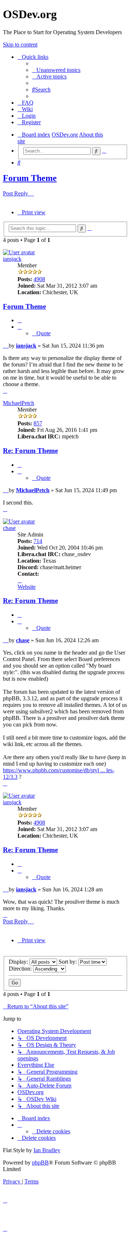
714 (37, 541)
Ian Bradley (46, 1150)
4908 (39, 279)
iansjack (12, 259)
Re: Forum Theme (30, 450)
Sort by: (68, 962)
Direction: (21, 968)
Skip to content (20, 44)
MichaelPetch (18, 403)
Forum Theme (30, 178)
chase (9, 528)
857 (37, 423)
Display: (19, 962)
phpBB (40, 1162)
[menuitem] (56, 70)
